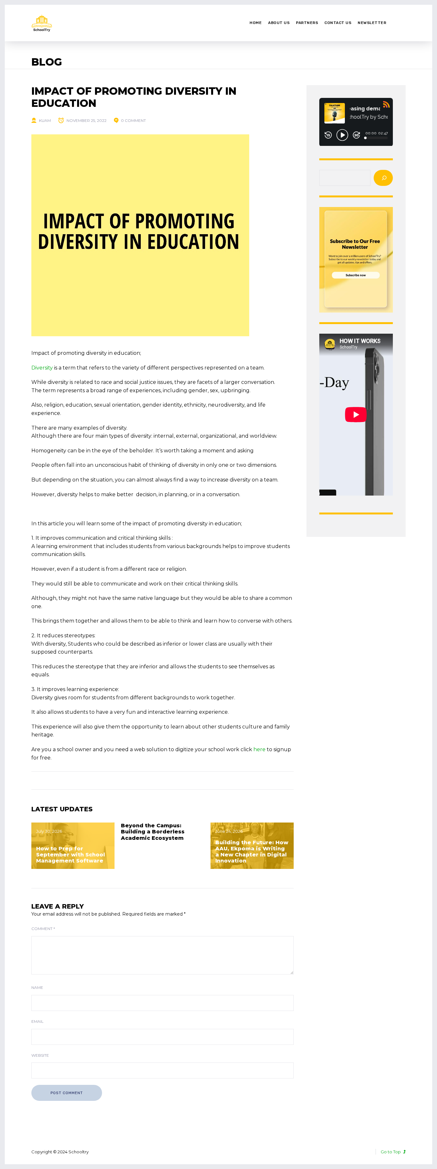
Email (37, 1021)
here (259, 749)
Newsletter (372, 22)
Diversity (42, 368)
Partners (307, 22)
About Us (279, 22)
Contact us (337, 22)
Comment (43, 928)
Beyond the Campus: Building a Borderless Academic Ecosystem (153, 832)
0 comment (133, 120)
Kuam (45, 120)
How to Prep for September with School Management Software (70, 855)
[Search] (383, 178)
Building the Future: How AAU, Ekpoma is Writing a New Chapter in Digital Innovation (251, 851)
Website (40, 1055)
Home (256, 22)
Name (37, 987)
